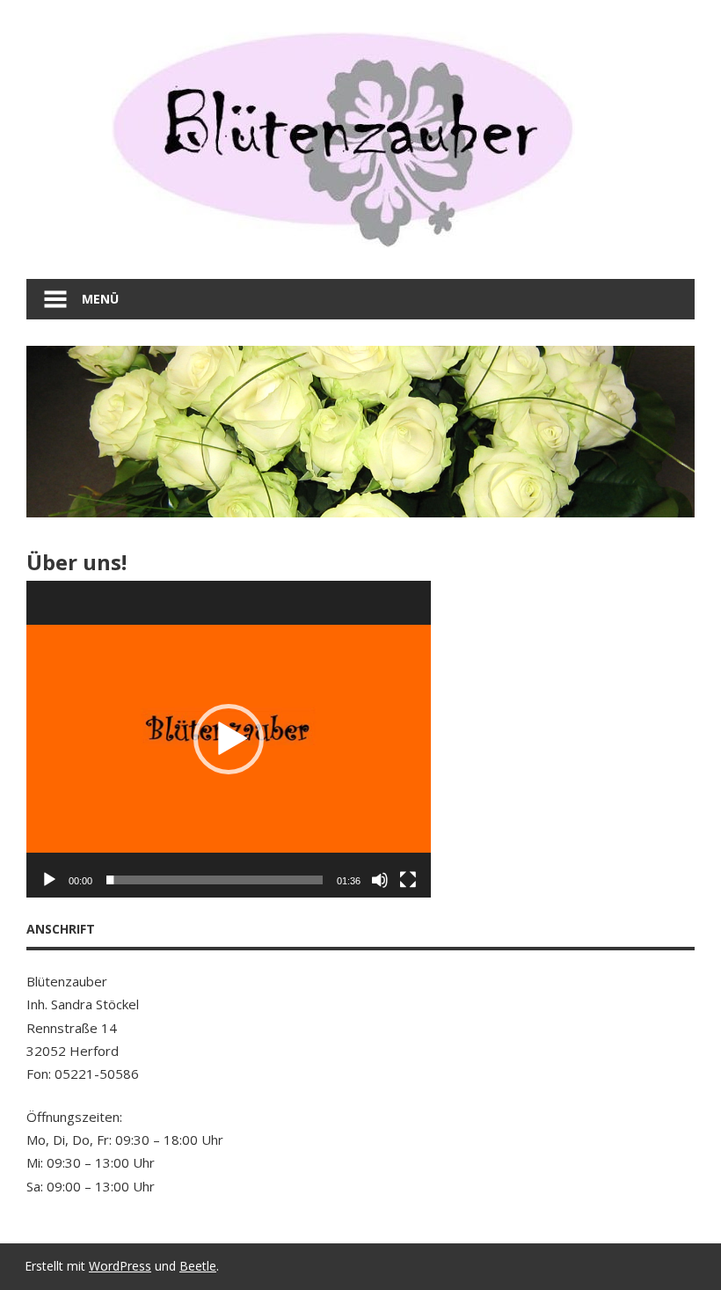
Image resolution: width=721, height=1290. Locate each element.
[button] (228, 739)
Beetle (197, 1265)
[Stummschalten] (380, 880)
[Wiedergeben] (49, 880)
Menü (100, 298)
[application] (228, 739)
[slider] (214, 880)
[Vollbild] (408, 880)
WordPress (120, 1265)
